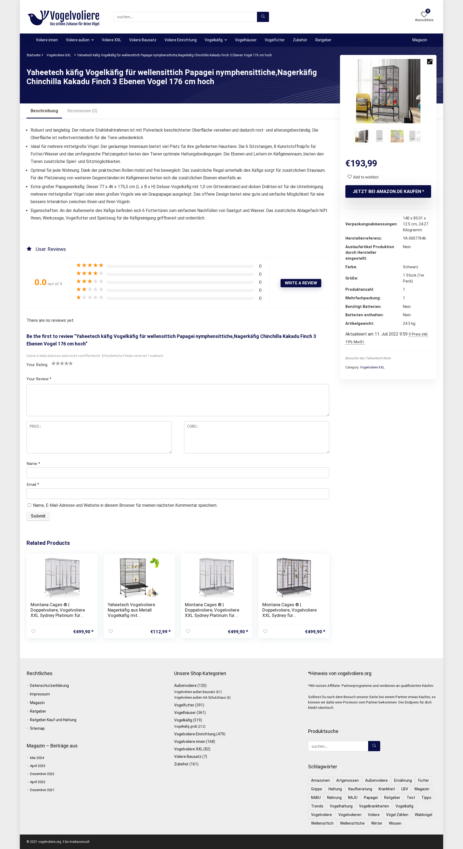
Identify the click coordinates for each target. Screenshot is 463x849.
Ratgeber (323, 40)
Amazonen (320, 780)
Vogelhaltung (341, 806)
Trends (317, 806)
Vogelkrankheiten (374, 806)
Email (33, 484)
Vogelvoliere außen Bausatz (194, 692)
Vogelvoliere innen (189, 741)
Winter (376, 823)
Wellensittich (322, 823)
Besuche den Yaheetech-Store (368, 358)
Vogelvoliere (321, 815)
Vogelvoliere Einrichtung (194, 734)
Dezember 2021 (42, 790)
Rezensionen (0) (82, 110)
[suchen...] (263, 17)
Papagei (371, 797)
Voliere (374, 815)
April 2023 (37, 766)
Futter (423, 780)
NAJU (352, 797)
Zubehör (300, 40)
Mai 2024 (37, 758)
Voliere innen (47, 40)
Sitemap (37, 728)
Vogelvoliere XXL (59, 55)
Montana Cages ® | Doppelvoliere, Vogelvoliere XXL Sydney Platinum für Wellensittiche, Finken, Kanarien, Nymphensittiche (58, 615)
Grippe (316, 789)
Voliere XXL (111, 40)
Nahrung (334, 797)
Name (33, 463)
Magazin (419, 40)
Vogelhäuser (246, 40)
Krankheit (387, 789)
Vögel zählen (397, 815)
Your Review (39, 379)
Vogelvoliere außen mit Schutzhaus (200, 697)
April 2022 (37, 782)
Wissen (395, 823)
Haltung (335, 789)
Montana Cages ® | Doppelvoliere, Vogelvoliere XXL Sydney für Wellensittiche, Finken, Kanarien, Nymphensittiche (289, 615)
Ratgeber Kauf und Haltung (53, 720)
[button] (429, 61)
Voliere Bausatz (142, 40)
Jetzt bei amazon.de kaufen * (388, 191)
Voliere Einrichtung (181, 40)
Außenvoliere (185, 685)
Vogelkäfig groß (185, 726)
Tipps (426, 797)
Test (411, 797)
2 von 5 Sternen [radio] (55, 363)
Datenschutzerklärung (49, 685)
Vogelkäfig (214, 40)
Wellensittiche (352, 823)
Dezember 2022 (42, 774)
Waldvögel (423, 815)
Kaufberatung (360, 789)
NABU (316, 797)
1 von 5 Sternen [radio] (53, 363)
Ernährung (403, 780)
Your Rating (37, 364)
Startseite (33, 55)
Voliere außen (77, 40)
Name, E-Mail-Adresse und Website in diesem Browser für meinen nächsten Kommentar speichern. (125, 505)
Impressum (40, 694)
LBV (404, 789)
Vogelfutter (275, 40)
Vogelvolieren (349, 815)
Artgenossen (347, 780)
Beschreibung (44, 110)
